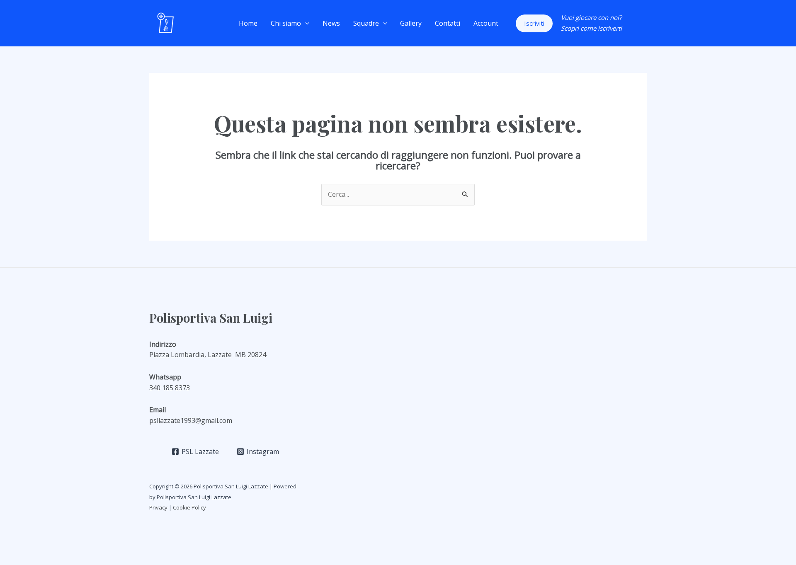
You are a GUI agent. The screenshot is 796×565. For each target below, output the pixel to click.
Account (485, 23)
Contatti (447, 23)
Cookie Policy (190, 507)
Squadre (366, 23)
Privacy (158, 507)
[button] (305, 23)
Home (248, 23)
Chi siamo (286, 23)
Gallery (411, 23)
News (331, 23)
